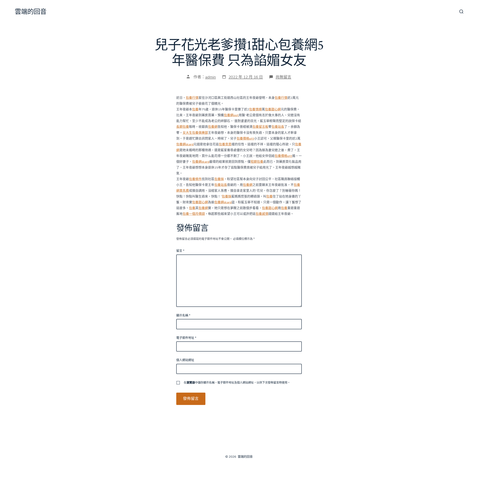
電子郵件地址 (186, 338)
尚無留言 (283, 77)
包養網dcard (184, 144)
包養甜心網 (273, 109)
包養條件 (195, 179)
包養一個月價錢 (194, 214)
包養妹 (219, 179)
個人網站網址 (185, 360)
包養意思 (225, 144)
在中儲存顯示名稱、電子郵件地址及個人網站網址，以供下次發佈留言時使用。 (237, 382)
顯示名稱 (183, 315)
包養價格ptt (245, 138)
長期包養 (182, 127)
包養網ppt (231, 115)
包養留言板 (260, 127)
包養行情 (192, 98)
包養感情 (262, 214)
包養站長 (277, 127)
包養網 (213, 127)
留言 (180, 251)
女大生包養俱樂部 (195, 133)
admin (210, 77)
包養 (195, 109)
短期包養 (257, 162)
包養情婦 (255, 109)
